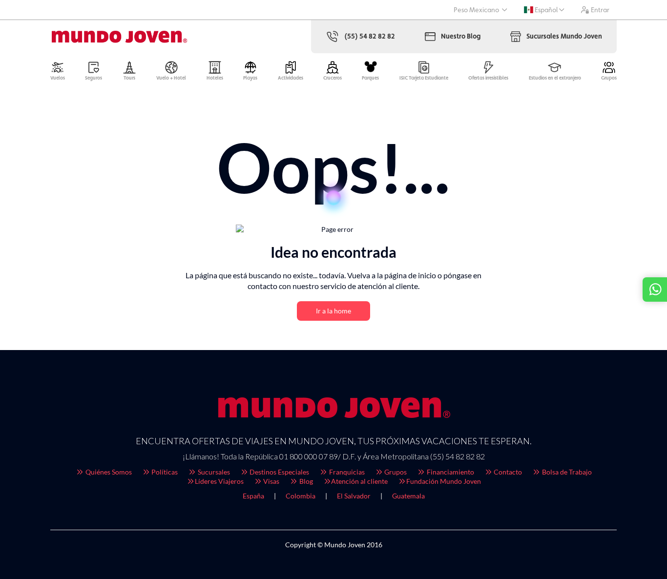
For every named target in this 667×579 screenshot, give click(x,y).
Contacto (507, 472)
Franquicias (346, 472)
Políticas (164, 472)
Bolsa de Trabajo (566, 472)
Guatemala (408, 496)
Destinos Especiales (278, 472)
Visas (270, 481)
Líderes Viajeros (219, 481)
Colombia (300, 496)
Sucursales (213, 472)
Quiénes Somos (108, 472)
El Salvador (354, 496)
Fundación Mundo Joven (443, 481)
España (253, 496)
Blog (305, 481)
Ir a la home (333, 311)
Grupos (395, 472)
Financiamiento (449, 472)
